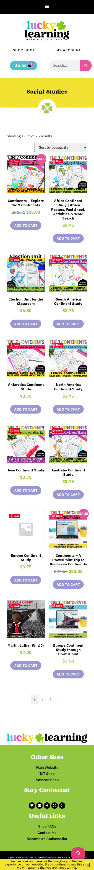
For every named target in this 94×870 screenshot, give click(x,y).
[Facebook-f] (47, 805)
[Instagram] (54, 805)
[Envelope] (39, 805)
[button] (47, 6)
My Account (68, 50)
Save (16, 161)
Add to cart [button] (25, 225)
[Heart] (32, 805)
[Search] (86, 65)
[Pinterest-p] (62, 805)
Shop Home (24, 50)
